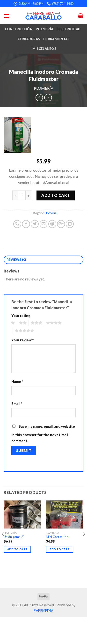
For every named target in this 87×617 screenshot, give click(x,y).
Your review (22, 340)
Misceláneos (44, 49)
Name (17, 382)
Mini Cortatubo (57, 537)
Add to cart (55, 195)
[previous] (3, 544)
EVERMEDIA (43, 611)
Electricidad (68, 29)
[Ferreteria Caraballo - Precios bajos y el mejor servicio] (43, 16)
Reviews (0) (16, 260)
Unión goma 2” (14, 537)
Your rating (20, 316)
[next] (83, 544)
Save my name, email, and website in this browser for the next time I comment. (43, 433)
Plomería (44, 29)
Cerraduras (29, 39)
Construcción (18, 29)
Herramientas (56, 39)
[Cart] (80, 15)
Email (16, 404)
